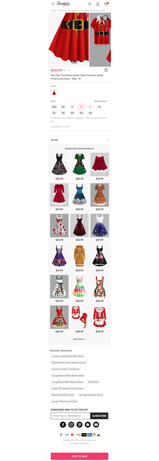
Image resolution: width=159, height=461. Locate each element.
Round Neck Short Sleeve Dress (69, 362)
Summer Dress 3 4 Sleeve (65, 369)
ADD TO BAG (79, 456)
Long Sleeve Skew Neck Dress (68, 375)
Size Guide (100, 101)
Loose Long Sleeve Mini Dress (68, 356)
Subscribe (99, 415)
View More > (79, 339)
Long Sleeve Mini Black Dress (67, 382)
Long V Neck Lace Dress (65, 401)
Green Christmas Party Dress (67, 388)
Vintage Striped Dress (91, 394)
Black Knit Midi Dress (63, 394)
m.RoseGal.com (65, 3)
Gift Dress (93, 382)
